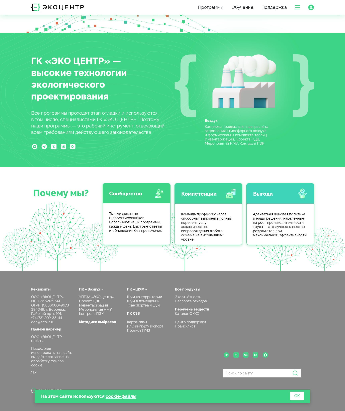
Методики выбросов (97, 321)
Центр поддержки (190, 321)
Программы (211, 7)
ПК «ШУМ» (137, 289)
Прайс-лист (185, 325)
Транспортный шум (143, 304)
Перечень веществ (192, 309)
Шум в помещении (143, 300)
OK (297, 395)
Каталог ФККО (187, 313)
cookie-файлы (121, 396)
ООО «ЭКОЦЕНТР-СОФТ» (47, 338)
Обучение (243, 7)
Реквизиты (41, 289)
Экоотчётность (188, 296)
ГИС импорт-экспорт (145, 325)
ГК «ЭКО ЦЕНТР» (70, 60)
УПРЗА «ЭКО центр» (96, 296)
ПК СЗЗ (133, 313)
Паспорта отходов (191, 300)
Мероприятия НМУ (95, 309)
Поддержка (274, 7)
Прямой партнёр (46, 328)
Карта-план (137, 321)
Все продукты (187, 289)
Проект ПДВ (89, 300)
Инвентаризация (93, 304)
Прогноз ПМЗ (138, 329)
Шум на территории (144, 296)
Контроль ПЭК (91, 313)
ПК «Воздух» (91, 289)
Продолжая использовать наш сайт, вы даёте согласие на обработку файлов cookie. (51, 356)
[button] (297, 7)
